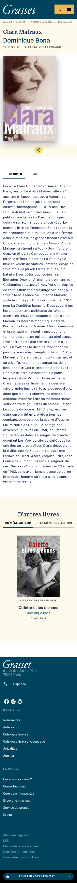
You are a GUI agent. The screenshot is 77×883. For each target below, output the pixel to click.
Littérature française (41, 22)
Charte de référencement (21, 846)
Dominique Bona (26, 40)
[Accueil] (19, 9)
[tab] (14, 174)
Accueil (7, 22)
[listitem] (6, 701)
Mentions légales (15, 835)
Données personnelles (19, 852)
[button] (43, 47)
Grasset (20, 22)
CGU (6, 841)
